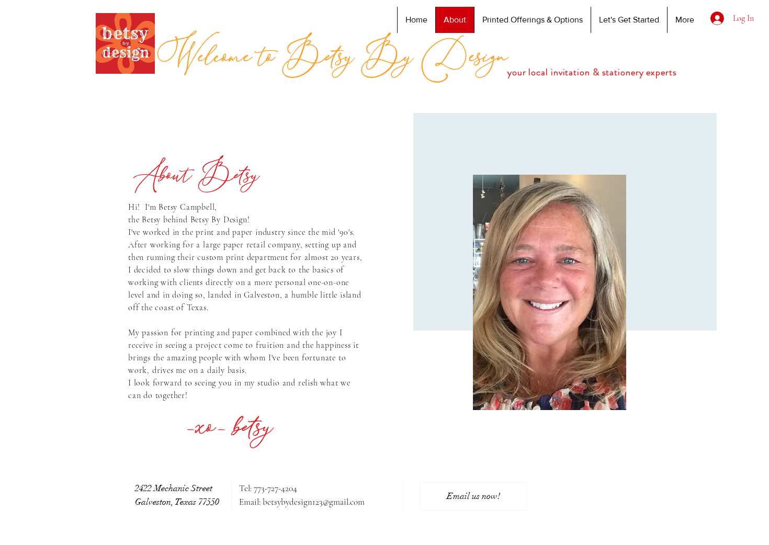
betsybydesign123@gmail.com (314, 501)
